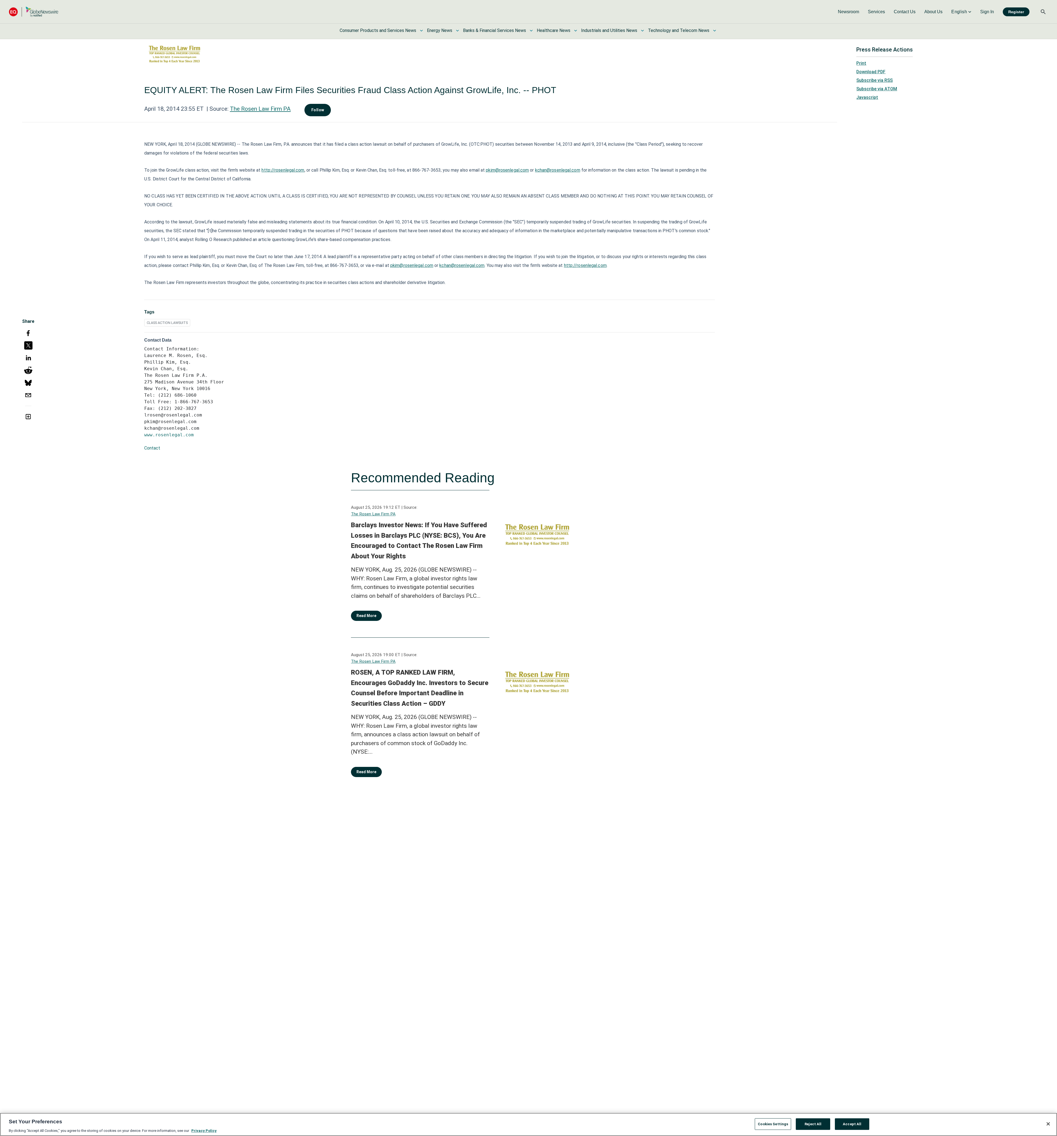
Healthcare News (553, 30)
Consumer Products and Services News (378, 30)
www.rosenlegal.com (169, 434)
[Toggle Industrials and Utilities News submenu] (642, 30)
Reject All (813, 1124)
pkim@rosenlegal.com (507, 170)
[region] (528, 1124)
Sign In (987, 11)
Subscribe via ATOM (876, 88)
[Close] (1048, 1124)
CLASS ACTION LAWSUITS (167, 323)
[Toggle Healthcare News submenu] (575, 30)
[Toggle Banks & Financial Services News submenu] (531, 30)
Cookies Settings (773, 1124)
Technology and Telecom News (678, 30)
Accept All (852, 1124)
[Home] (33, 12)
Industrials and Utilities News (609, 30)
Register (1016, 12)
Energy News (439, 30)
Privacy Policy (204, 1130)
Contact (152, 448)
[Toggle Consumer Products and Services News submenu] (421, 30)
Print (861, 63)
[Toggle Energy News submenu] (457, 30)
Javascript (867, 97)
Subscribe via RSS (874, 80)
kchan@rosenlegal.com (557, 170)
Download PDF (871, 71)
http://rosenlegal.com (282, 170)
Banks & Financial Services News (494, 30)
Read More (366, 615)
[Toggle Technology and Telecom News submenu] (714, 30)
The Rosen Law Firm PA (260, 109)
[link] (848, 11)
